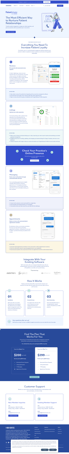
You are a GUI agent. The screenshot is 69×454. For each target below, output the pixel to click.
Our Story (59, 429)
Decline (53, 449)
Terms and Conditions (9, 447)
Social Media (36, 437)
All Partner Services (37, 439)
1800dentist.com (60, 447)
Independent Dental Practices (49, 429)
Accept (45, 449)
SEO (35, 435)
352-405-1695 (47, 5)
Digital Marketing (37, 433)
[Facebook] (8, 442)
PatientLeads (36, 429)
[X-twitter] (6, 442)
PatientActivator (37, 431)
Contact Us (60, 431)
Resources (60, 433)
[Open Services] (17, 5)
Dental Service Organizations (49, 431)
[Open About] (34, 5)
